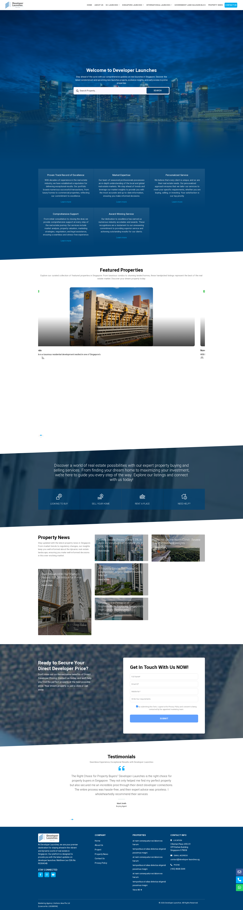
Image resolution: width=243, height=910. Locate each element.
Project (98, 850)
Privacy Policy (101, 863)
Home (89, 5)
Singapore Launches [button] (132, 5)
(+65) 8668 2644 (177, 869)
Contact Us (231, 5)
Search (158, 90)
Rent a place (142, 503)
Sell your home (101, 503)
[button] (42, 309)
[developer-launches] (14, 5)
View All (136, 890)
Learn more (66, 202)
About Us (98, 5)
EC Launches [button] (112, 5)
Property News (215, 5)
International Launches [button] (158, 5)
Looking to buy (59, 503)
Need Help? (184, 503)
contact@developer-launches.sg (185, 859)
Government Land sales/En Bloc (190, 5)
